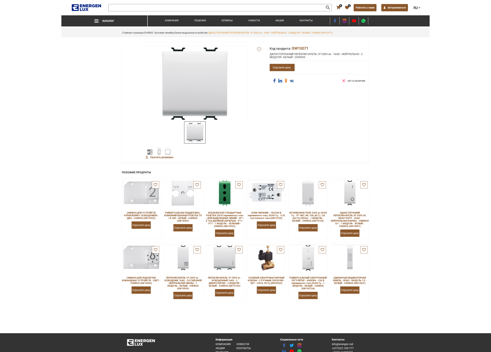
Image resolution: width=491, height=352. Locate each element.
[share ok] (286, 81)
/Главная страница (132, 32)
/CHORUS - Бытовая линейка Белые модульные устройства (175, 32)
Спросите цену (282, 67)
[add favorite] (259, 49)
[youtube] (354, 21)
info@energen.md (342, 344)
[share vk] (292, 81)
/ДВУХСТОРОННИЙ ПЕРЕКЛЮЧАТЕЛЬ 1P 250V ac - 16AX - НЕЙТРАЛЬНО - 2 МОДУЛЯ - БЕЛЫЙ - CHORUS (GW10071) (270, 32)
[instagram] (344, 21)
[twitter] (292, 345)
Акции (279, 20)
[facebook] (334, 21)
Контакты (306, 20)
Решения (200, 20)
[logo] (87, 7)
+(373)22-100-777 (343, 348)
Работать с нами (365, 7)
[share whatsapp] (363, 21)
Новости (254, 20)
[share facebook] (274, 81)
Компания (172, 20)
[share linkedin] (280, 81)
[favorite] (155, 184)
